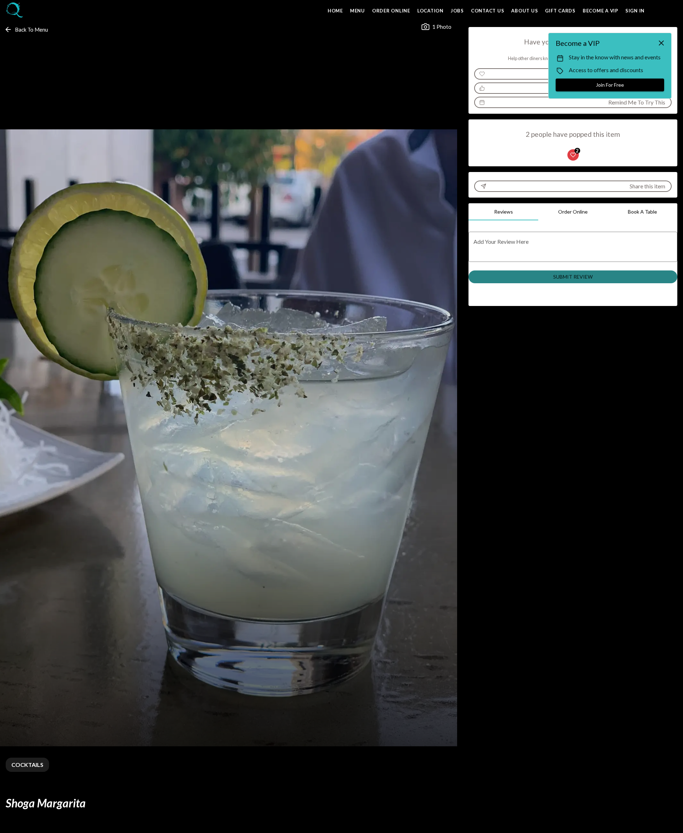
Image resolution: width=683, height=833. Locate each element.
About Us (524, 11)
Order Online (391, 11)
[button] (27, 29)
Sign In (635, 11)
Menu (357, 11)
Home (335, 11)
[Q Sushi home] (38, 11)
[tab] (503, 211)
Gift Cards (560, 11)
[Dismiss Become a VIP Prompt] (661, 43)
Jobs (457, 11)
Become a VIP (600, 11)
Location (430, 11)
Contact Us (487, 11)
